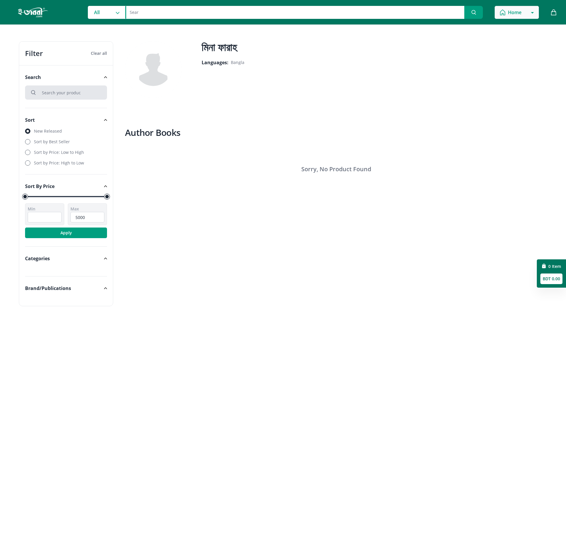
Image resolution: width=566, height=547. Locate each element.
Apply (66, 232)
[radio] (66, 131)
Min (31, 209)
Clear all (99, 53)
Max (74, 209)
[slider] (25, 197)
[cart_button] (554, 12)
